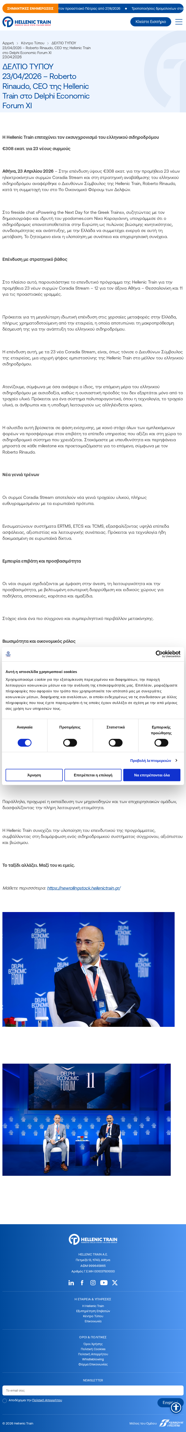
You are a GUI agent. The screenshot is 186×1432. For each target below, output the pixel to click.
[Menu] (179, 22)
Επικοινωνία (93, 1321)
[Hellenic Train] (26, 21)
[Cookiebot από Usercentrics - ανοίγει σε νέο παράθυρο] (159, 654)
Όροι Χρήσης (93, 1344)
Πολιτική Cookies (93, 1349)
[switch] (70, 742)
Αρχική (8, 43)
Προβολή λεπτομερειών (150, 760)
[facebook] (82, 1282)
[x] (114, 1282)
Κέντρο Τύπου (32, 43)
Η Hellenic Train (93, 1306)
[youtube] (104, 1282)
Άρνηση (34, 775)
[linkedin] (71, 1282)
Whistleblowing (93, 1359)
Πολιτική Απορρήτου (93, 1354)
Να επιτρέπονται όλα (152, 775)
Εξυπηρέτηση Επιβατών (93, 1311)
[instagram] (93, 1282)
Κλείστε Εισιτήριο (151, 21)
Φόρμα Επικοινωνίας (93, 1364)
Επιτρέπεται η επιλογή (93, 775)
